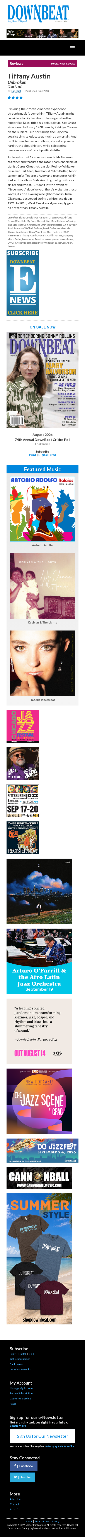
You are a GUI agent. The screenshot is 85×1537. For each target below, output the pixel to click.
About (29, 1521)
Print (32, 455)
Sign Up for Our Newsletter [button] (42, 1436)
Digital (43, 455)
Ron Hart (16, 90)
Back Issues (17, 1364)
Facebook (25, 1466)
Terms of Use (42, 1521)
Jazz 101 (15, 1509)
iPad (53, 455)
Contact (14, 1504)
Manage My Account (22, 1388)
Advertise (15, 1499)
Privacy (55, 1521)
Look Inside (42, 444)
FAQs (13, 1403)
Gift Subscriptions (20, 1359)
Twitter (24, 1477)
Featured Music (42, 469)
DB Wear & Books (20, 1369)
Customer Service (20, 1398)
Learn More (18, 1425)
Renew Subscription (21, 1393)
